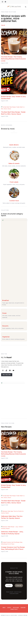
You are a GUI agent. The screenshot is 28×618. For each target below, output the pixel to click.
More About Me (7, 374)
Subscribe (23, 607)
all (4, 25)
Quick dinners (14, 145)
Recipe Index (16, 607)
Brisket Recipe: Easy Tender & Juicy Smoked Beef (13, 97)
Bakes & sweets (14, 163)
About (4, 607)
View (2, 25)
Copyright (3, 615)
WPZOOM (25, 615)
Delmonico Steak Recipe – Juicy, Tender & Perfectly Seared (12, 533)
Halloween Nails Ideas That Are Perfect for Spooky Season (11, 517)
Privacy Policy (14, 609)
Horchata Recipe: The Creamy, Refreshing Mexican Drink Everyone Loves (13, 59)
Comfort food (14, 200)
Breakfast (5, 300)
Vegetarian (6, 337)
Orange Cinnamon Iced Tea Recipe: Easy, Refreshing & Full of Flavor (13, 548)
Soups (4, 313)
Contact (9, 607)
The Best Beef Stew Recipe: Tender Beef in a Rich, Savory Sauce (13, 113)
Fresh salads (14, 182)
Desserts (5, 326)
